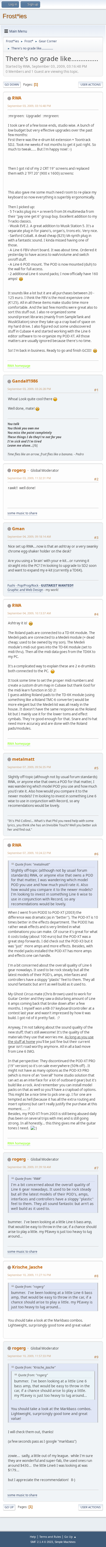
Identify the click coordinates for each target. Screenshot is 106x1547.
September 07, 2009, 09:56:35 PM (29, 767)
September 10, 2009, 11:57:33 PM (29, 1356)
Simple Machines (65, 1541)
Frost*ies (15, 16)
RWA (16, 98)
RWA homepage (18, 366)
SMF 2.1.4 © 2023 (41, 1541)
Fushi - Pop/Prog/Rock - (40, 585)
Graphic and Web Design (25, 590)
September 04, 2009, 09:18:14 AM (29, 536)
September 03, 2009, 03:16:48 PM (29, 106)
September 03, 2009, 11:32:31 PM (29, 478)
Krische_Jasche (27, 1267)
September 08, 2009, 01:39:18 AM (29, 1167)
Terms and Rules (50, 1537)
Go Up (9, 1507)
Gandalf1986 (25, 381)
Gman (18, 528)
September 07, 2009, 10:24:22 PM (29, 853)
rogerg (19, 470)
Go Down (12, 84)
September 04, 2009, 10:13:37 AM (29, 613)
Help (33, 1537)
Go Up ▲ (70, 1537)
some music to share (22, 513)
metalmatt (23, 759)
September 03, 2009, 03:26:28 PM (29, 389)
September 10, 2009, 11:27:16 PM (29, 1275)
